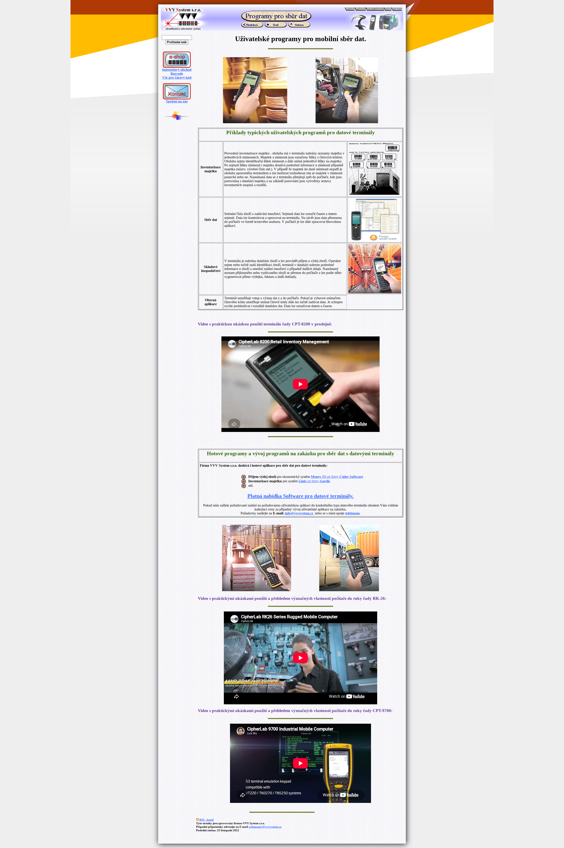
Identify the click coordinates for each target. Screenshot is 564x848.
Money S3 (318, 477)
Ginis (303, 481)
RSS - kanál (206, 819)
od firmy (344, 477)
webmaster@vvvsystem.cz (265, 826)
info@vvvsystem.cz (299, 513)
